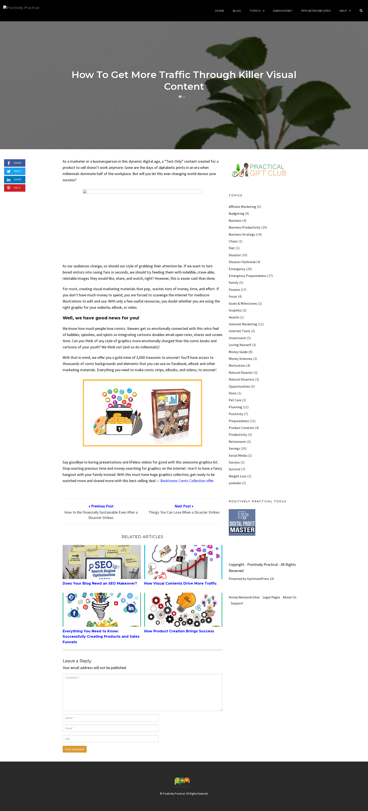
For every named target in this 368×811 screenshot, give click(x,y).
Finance (234, 289)
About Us (289, 597)
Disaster (235, 255)
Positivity (236, 414)
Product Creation (241, 428)
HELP (343, 10)
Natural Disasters (241, 379)
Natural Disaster (241, 372)
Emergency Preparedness (247, 276)
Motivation (237, 365)
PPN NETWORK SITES (316, 10)
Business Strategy (242, 234)
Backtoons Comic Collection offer (186, 480)
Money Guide (238, 352)
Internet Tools (239, 331)
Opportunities (239, 386)
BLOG (237, 10)
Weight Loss (238, 476)
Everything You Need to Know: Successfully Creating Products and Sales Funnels (101, 636)
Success (234, 462)
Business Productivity (245, 227)
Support (237, 603)
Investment (237, 338)
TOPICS (255, 10)
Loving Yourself (240, 345)
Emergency (237, 269)
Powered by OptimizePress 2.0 (251, 578)
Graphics (235, 310)
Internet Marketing (243, 324)
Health (234, 317)
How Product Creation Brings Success (179, 631)
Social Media (238, 455)
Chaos (233, 241)
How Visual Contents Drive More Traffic (180, 583)
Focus (233, 296)
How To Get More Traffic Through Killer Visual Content (184, 80)
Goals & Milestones (243, 303)
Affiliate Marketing (242, 206)
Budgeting (236, 213)
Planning (235, 407)
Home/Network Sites (244, 597)
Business (235, 220)
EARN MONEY (282, 10)
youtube (235, 483)
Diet (232, 248)
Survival (234, 469)
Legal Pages (271, 597)
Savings (234, 448)
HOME (219, 10)
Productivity (238, 434)
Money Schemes (240, 358)
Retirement (237, 441)
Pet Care (235, 400)
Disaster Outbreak (242, 262)
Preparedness (239, 421)
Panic (233, 393)
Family (234, 282)
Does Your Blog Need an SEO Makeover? (100, 583)
